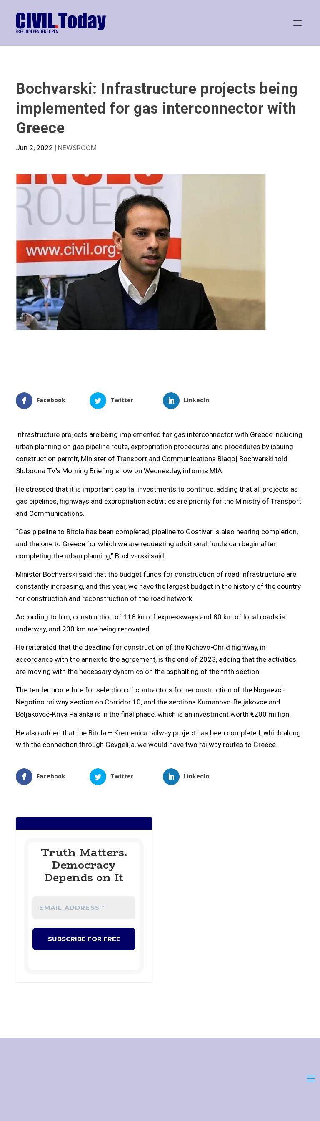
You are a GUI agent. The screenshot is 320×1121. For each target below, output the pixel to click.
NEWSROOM (77, 148)
